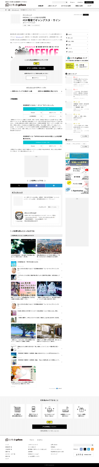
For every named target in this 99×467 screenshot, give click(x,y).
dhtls (29, 25)
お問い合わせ (54, 444)
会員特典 (30, 451)
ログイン (81, 2)
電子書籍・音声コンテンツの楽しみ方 (37, 449)
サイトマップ (54, 454)
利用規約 (53, 447)
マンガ (70, 48)
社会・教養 (71, 41)
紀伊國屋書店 (33, 116)
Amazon (33, 112)
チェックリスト (76, 143)
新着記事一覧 (8, 447)
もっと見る (84, 136)
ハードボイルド (36, 25)
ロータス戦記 (38, 219)
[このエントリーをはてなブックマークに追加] (88, 449)
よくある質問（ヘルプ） (34, 456)
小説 (25, 25)
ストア (89, 5)
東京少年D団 (29, 219)
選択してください (52, 207)
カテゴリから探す (66, 5)
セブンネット (52, 116)
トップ (7, 444)
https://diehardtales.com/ (30, 220)
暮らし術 (70, 38)
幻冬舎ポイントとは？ (33, 454)
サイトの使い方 (32, 447)
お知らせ (70, 51)
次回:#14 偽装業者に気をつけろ (48, 91)
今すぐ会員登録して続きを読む (37, 68)
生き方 (70, 34)
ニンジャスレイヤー (30, 217)
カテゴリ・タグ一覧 (10, 454)
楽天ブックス (52, 112)
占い (85, 143)
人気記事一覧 (8, 449)
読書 (9, 10)
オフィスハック (15, 10)
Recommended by (52, 388)
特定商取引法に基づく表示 (57, 451)
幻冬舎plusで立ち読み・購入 (43, 108)
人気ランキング (52, 5)
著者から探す (79, 5)
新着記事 (40, 5)
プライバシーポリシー (56, 449)
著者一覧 (7, 456)
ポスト (86, 14)
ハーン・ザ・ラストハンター (46, 217)
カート (73, 2)
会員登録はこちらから (50, 426)
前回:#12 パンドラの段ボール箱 (22, 91)
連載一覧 (7, 451)
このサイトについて (33, 444)
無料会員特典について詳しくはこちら (50, 430)
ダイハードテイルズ (30, 213)
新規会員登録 (89, 2)
